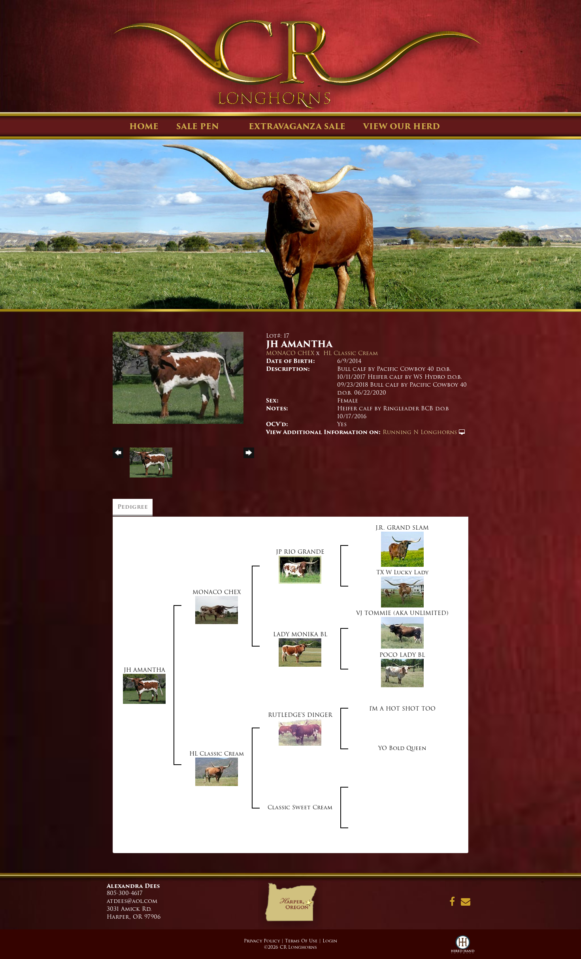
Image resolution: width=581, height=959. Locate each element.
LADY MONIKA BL (300, 634)
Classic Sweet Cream (300, 807)
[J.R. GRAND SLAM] (402, 549)
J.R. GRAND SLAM (402, 527)
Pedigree (132, 506)
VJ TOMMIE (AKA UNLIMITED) (402, 613)
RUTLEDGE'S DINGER (300, 715)
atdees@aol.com (132, 901)
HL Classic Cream (350, 353)
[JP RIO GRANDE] (300, 569)
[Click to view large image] (178, 377)
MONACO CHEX (290, 353)
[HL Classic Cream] (216, 771)
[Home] (290, 905)
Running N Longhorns (420, 432)
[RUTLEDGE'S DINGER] (300, 732)
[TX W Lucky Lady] (402, 591)
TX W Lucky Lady (402, 572)
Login (330, 940)
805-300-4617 (125, 893)
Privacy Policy (262, 940)
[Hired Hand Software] (462, 947)
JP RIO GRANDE (300, 551)
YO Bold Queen (402, 748)
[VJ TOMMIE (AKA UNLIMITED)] (402, 632)
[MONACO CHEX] (216, 609)
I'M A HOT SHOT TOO (402, 708)
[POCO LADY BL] (402, 672)
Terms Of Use (301, 940)
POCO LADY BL (402, 655)
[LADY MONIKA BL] (300, 652)
